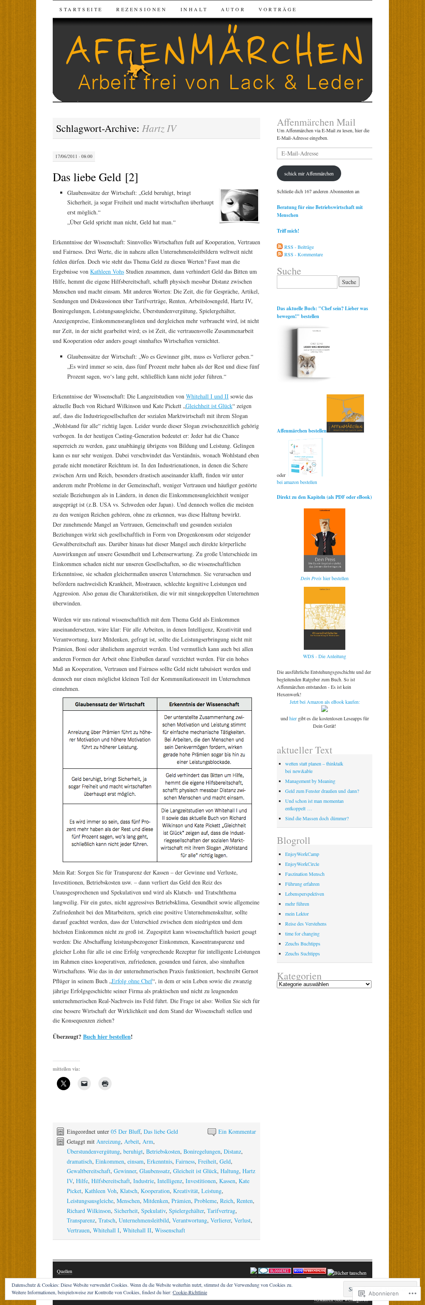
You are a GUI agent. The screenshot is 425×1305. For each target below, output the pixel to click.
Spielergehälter (186, 1211)
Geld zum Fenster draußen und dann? (322, 790)
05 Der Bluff (125, 1131)
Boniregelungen (201, 1151)
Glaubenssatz (154, 1171)
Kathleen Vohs (107, 271)
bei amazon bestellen (297, 482)
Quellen (64, 1271)
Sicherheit (126, 1211)
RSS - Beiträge (299, 246)
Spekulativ (153, 1211)
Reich (226, 1201)
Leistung (211, 1191)
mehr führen (297, 903)
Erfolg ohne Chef (132, 981)
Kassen (227, 1181)
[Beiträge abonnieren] (280, 246)
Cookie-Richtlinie (190, 1292)
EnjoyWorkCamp (302, 854)
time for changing (302, 933)
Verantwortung (189, 1220)
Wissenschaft (170, 1230)
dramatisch (79, 1161)
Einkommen (109, 1161)
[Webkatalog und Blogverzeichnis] (309, 1272)
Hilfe (82, 1181)
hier (293, 718)
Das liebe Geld (161, 1131)
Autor (233, 9)
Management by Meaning (310, 781)
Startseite (81, 9)
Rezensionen (141, 9)
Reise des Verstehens (306, 923)
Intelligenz (169, 1181)
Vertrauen (78, 1230)
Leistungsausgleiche (90, 1201)
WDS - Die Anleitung (324, 656)
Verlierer (220, 1220)
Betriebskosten (163, 1151)
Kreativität (185, 1191)
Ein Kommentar (237, 1131)
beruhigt (133, 1151)
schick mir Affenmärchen (309, 173)
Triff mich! (288, 230)
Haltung (229, 1171)
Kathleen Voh (101, 1191)
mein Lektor (297, 913)
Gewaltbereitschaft (88, 1171)
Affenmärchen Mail (316, 122)
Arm (147, 1141)
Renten (245, 1201)
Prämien (181, 1201)
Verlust (242, 1220)
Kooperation (155, 1191)
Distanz (232, 1151)
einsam (135, 1161)
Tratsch (106, 1220)
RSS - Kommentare (303, 254)
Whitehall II (137, 1230)
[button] (239, 206)
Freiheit (207, 1161)
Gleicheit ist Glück (195, 1171)
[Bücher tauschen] (346, 1272)
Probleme (205, 1201)
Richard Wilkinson (89, 1211)
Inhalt (194, 9)
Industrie (143, 1181)
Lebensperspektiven (304, 893)
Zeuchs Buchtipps (302, 943)
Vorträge (278, 9)
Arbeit (131, 1141)
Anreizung (108, 1141)
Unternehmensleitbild (144, 1220)
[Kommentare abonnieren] (280, 254)
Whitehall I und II (207, 396)
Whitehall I (106, 1230)
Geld (225, 1161)
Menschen (128, 1201)
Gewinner (125, 1171)
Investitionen (201, 1181)
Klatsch (128, 1191)
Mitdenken (155, 1201)
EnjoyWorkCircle (302, 863)
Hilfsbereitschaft (110, 1181)
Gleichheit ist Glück (209, 406)
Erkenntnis (159, 1161)
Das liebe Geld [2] (95, 177)
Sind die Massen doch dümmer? (317, 818)
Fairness (185, 1161)
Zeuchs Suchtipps (302, 953)
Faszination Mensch (305, 873)
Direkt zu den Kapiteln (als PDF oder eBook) (324, 497)
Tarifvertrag (221, 1211)
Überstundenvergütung (93, 1151)
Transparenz (81, 1220)
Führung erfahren (302, 883)
